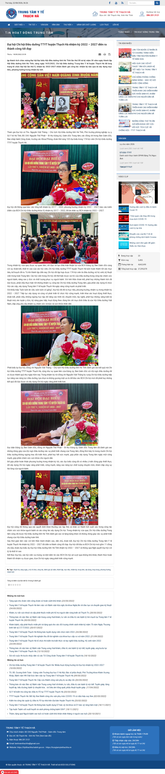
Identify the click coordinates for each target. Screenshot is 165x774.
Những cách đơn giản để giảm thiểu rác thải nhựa (142, 244)
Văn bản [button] (44, 25)
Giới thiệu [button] (18, 25)
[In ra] (105, 54)
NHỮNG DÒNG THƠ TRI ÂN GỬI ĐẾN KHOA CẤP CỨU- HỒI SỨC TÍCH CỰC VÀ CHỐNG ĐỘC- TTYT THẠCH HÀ (137, 125)
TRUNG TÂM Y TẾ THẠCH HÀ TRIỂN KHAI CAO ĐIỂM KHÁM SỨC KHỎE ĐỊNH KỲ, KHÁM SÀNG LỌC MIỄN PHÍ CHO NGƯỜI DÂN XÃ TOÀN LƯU (138, 93)
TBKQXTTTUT (126, 150)
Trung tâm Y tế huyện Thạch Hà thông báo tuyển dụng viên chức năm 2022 (42, 632)
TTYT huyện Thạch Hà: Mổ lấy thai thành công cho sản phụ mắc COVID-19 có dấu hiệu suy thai (51, 696)
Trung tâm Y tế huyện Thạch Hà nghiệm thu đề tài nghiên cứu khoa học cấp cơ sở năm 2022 (49, 636)
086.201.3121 (152, 15)
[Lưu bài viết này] (109, 54)
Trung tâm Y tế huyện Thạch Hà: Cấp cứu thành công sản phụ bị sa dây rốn (42, 680)
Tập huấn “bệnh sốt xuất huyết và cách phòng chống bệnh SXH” (37, 709)
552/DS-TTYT (126, 168)
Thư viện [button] (68, 25)
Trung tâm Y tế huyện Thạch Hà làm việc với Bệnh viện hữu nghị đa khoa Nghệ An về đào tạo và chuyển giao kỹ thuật (60, 605)
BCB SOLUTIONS (68, 765)
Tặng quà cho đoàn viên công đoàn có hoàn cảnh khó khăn (35, 601)
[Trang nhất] (9, 24)
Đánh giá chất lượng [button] (86, 25)
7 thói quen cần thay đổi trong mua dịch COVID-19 (142, 217)
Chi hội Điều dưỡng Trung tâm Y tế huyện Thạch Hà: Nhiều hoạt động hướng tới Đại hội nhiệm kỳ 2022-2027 (56, 665)
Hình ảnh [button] (56, 25)
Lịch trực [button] (104, 25)
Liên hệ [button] (116, 25)
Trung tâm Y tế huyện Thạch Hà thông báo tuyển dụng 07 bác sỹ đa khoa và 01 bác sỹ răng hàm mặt (53, 705)
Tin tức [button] (32, 25)
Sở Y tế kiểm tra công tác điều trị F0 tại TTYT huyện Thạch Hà (36, 692)
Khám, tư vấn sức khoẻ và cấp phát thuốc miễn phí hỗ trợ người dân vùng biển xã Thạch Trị (49, 613)
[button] (138, 192)
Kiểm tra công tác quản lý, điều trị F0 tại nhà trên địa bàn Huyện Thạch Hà (41, 700)
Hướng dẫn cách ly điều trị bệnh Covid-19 (143, 208)
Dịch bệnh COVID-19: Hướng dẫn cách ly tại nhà (143, 226)
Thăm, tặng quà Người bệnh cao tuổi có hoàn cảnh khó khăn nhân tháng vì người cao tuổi (48, 714)
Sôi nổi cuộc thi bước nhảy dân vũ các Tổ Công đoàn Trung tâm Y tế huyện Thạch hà (46, 655)
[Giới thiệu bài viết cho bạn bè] (100, 54)
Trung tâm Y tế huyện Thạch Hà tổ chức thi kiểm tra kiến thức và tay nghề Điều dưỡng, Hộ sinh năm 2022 (55, 641)
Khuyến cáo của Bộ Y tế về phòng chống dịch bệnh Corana (143, 235)
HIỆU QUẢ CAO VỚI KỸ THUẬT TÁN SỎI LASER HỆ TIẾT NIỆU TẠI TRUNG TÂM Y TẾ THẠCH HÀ (144, 68)
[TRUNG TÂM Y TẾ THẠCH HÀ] (25, 13)
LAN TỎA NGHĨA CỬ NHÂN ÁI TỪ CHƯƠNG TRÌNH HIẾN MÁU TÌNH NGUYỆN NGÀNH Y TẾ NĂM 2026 (144, 54)
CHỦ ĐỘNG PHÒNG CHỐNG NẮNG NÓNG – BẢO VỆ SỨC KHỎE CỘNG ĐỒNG (144, 80)
